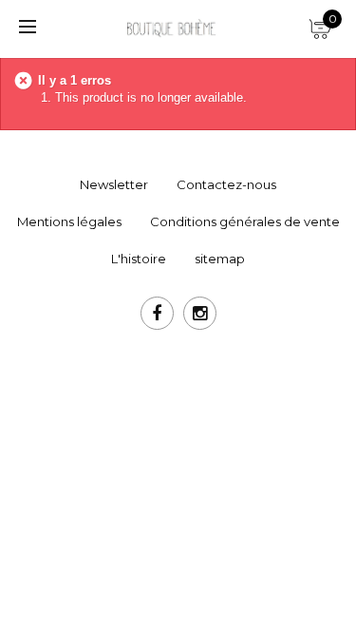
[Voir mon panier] (318, 24)
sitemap (220, 258)
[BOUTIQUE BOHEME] (170, 27)
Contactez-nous (226, 184)
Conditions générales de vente (245, 221)
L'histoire (138, 258)
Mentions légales (69, 221)
